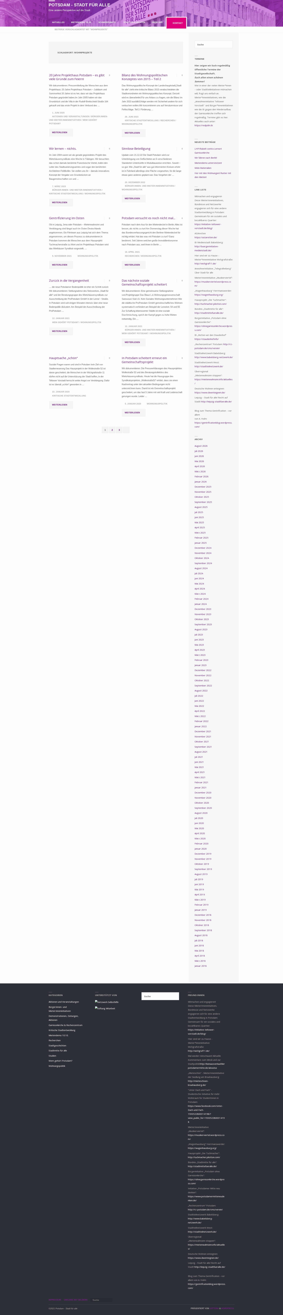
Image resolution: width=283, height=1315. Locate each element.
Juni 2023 (199, 639)
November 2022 (203, 675)
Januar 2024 (201, 603)
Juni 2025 (199, 517)
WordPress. (227, 1308)
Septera (214, 1308)
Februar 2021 (201, 782)
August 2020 (201, 812)
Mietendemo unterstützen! (208, 162)
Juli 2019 (199, 879)
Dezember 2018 (203, 914)
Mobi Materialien (203, 167)
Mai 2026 (199, 461)
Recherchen (168, 120)
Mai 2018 (199, 950)
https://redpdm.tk (204, 125)
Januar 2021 (201, 787)
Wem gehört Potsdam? (65, 322)
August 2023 (201, 629)
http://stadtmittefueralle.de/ (209, 312)
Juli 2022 (199, 695)
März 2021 (200, 777)
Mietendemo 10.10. (58, 1035)
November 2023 (203, 614)
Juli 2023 (199, 634)
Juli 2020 (199, 818)
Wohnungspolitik (132, 124)
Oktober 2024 (202, 557)
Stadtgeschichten (57, 1045)
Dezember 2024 (203, 547)
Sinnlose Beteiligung (136, 148)
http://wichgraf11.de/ (205, 263)
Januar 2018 (201, 965)
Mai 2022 (199, 705)
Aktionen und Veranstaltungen (70, 116)
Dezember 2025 (203, 486)
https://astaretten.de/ (206, 237)
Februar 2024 (201, 598)
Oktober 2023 (202, 619)
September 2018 (203, 930)
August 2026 (201, 445)
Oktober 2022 (202, 680)
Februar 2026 (201, 476)
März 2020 (200, 838)
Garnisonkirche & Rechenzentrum (65, 1025)
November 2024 (203, 552)
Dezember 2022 (203, 670)
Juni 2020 (199, 823)
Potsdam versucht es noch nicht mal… (148, 218)
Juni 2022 (199, 700)
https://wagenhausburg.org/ (209, 294)
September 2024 (203, 563)
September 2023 (203, 624)
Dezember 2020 (203, 792)
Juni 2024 (199, 578)
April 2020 (200, 833)
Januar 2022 (201, 726)
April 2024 (200, 588)
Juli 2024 (199, 573)
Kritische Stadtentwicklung (142, 120)
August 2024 (201, 568)
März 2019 (200, 899)
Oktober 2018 (202, 925)
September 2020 (203, 807)
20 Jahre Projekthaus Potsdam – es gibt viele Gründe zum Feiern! (77, 77)
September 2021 (203, 746)
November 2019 (203, 858)
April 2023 (200, 649)
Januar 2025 (201, 542)
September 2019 (203, 869)
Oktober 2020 (202, 802)
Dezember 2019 (203, 853)
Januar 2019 (201, 909)
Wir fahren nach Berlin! (206, 157)
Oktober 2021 (202, 741)
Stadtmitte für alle (58, 1050)
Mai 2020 (199, 828)
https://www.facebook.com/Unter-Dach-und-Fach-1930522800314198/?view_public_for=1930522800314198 (206, 1113)
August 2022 (201, 690)
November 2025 (203, 491)
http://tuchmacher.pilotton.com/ (211, 303)
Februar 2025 (201, 537)
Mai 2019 (199, 889)
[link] (122, 34)
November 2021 (203, 736)
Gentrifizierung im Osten (66, 218)
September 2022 (203, 685)
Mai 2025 (199, 522)
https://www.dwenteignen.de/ (210, 392)
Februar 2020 (201, 843)
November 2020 (203, 797)
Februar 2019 (201, 904)
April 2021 (200, 772)
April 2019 (200, 894)
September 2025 (203, 501)
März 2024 (200, 593)
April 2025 (200, 527)
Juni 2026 (199, 456)
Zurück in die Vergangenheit (69, 280)
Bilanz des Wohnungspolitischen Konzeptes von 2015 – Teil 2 (145, 77)
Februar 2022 (201, 721)
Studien (52, 1055)
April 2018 (200, 955)
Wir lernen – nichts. (62, 148)
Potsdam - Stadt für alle (79, 5)
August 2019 (201, 874)
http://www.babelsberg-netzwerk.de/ (214, 357)
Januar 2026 (201, 481)
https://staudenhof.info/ (207, 339)
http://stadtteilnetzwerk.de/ (209, 366)
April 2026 (200, 466)
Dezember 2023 (203, 608)
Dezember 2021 (203, 731)
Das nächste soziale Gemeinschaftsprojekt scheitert (144, 282)
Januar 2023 (201, 665)
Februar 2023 (201, 659)
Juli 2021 (199, 756)
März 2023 (200, 654)
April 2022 (200, 710)
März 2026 (200, 471)
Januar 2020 (201, 848)
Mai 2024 (199, 583)
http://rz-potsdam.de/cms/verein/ (205, 1209)
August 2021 (201, 751)
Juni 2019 (199, 884)
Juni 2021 (199, 761)
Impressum (55, 1300)
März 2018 (200, 960)
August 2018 (201, 935)
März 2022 (200, 716)
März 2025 (200, 532)
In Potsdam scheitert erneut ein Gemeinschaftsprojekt (144, 360)
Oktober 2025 (202, 496)
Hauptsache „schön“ (63, 358)
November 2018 (203, 920)
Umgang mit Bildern (75, 1300)
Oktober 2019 (202, 863)
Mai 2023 (199, 644)
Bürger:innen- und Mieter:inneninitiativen (76, 190)
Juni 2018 (199, 945)
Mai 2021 (199, 767)
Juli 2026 (199, 451)
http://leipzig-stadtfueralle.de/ (216, 401)
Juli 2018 (199, 940)
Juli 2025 (199, 512)
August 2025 (201, 507)
